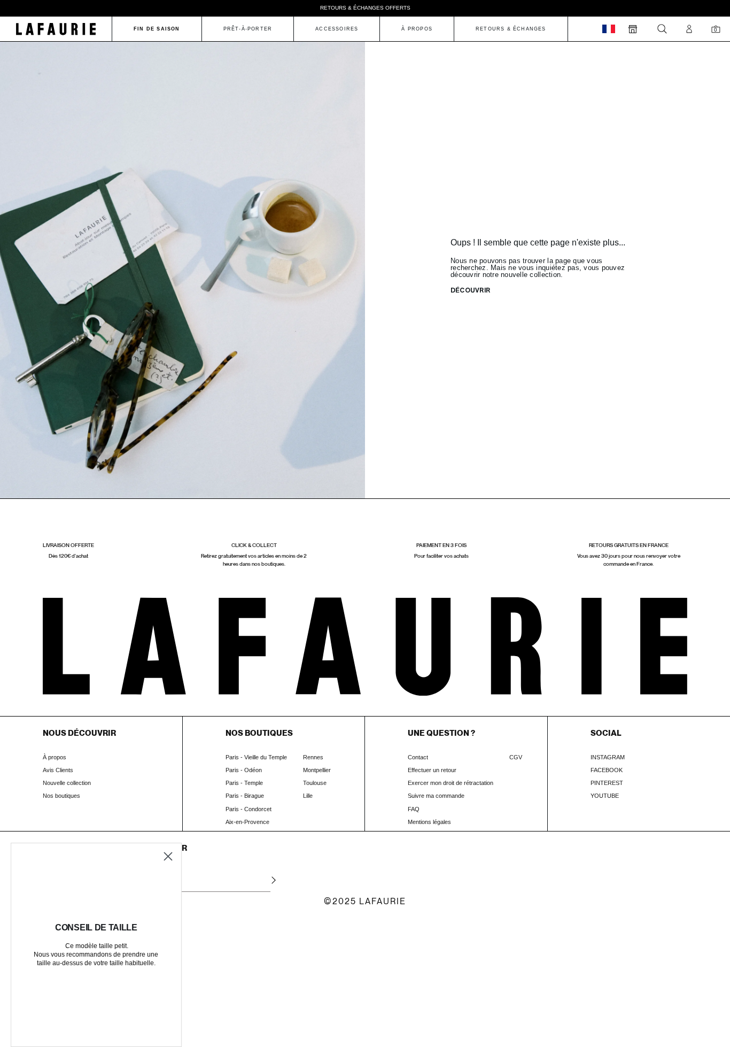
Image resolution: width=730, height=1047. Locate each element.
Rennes (313, 757)
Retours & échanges (511, 29)
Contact (418, 757)
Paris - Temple (244, 783)
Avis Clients (58, 770)
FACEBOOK (607, 770)
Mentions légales (429, 822)
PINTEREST (607, 783)
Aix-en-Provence (247, 822)
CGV (515, 757)
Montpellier (317, 770)
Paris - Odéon (244, 770)
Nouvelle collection (67, 783)
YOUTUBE (605, 795)
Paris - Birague (245, 795)
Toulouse (315, 783)
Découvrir (470, 291)
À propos (54, 757)
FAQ (414, 809)
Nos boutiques (61, 795)
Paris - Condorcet (248, 809)
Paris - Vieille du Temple (256, 757)
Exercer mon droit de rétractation (450, 783)
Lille (308, 795)
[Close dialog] (168, 856)
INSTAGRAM (608, 757)
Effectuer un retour (432, 770)
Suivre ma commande (436, 795)
